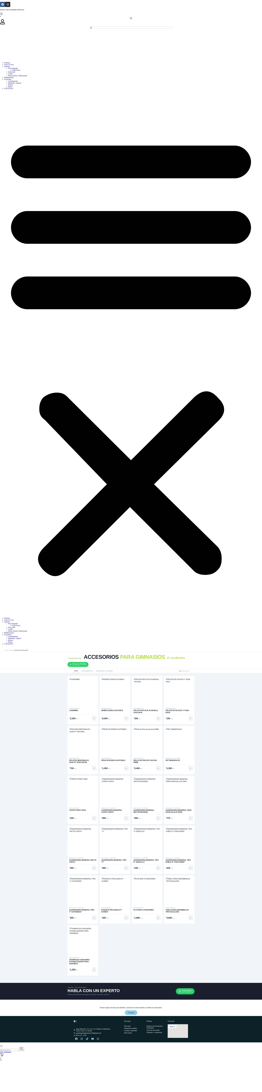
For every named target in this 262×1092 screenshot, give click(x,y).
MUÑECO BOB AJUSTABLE (112, 710)
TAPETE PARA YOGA (77, 810)
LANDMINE (73, 710)
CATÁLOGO (8, 88)
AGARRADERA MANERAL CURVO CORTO (111, 811)
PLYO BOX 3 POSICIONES (143, 910)
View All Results (5, 1052)
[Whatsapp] (98, 1038)
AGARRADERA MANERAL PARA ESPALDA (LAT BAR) (178, 811)
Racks (10, 87)
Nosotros (7, 63)
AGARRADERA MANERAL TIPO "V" (113, 861)
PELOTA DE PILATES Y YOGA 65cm (177, 711)
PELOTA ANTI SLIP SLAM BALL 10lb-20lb (145, 711)
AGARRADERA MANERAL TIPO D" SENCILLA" (146, 861)
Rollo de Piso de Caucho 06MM (145, 761)
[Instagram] (7, 4)
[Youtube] (92, 1038)
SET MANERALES (173, 760)
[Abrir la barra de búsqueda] (131, 18)
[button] (131, 353)
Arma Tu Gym (9, 64)
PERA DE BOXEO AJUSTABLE (113, 760)
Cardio (10, 74)
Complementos (13, 81)
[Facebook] (2, 4)
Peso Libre (11, 72)
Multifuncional (9, 77)
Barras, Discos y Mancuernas (17, 76)
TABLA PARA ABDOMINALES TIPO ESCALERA (177, 911)
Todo (76, 671)
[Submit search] (21, 1049)
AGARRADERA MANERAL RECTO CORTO (82, 861)
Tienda (10, 650)
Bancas (10, 85)
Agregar (94, 718)
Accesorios (7, 79)
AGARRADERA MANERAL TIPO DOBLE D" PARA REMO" (178, 861)
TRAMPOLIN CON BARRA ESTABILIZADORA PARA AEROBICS (79, 961)
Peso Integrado (13, 68)
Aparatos (7, 66)
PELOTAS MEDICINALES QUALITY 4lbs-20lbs (79, 761)
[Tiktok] (87, 1038)
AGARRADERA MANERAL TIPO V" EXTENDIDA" (81, 911)
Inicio (6, 650)
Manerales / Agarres (14, 83)
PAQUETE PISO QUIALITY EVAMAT (111, 911)
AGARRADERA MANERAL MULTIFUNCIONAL (143, 811)
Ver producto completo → (83, 723)
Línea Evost (16, 70)
